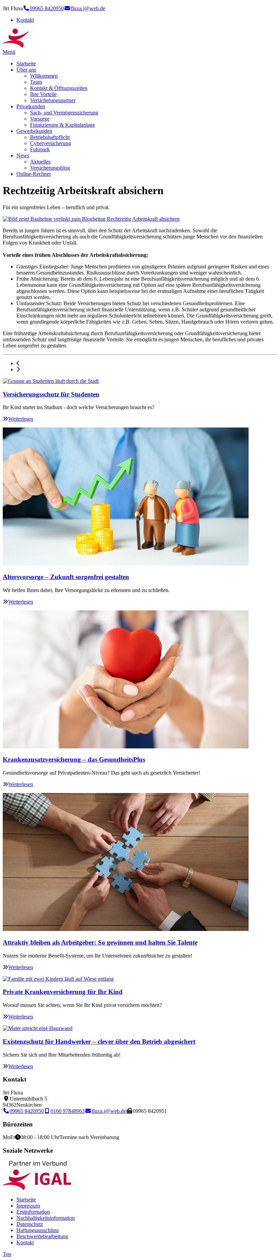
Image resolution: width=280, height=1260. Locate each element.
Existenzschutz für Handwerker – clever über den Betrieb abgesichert (99, 1041)
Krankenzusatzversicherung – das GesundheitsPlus (74, 759)
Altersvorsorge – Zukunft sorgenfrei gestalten (66, 576)
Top (7, 1254)
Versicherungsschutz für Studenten (51, 394)
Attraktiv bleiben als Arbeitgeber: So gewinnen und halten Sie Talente (100, 942)
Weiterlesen (20, 419)
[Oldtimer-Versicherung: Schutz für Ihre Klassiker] (18, 369)
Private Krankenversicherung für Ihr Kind (63, 991)
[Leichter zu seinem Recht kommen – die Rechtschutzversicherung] (18, 363)
